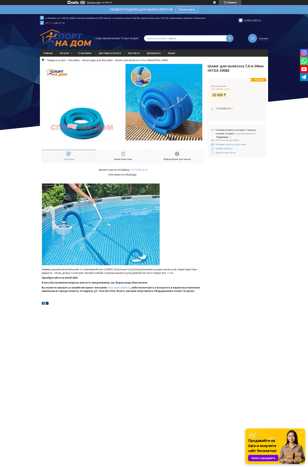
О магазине (84, 53)
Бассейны (74, 60)
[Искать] (229, 38)
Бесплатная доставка (227, 140)
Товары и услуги (56, 60)
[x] (47, 303)
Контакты (134, 53)
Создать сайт (94, 2)
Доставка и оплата (110, 53)
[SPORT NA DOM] (65, 38)
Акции (171, 53)
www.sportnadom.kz (118, 287)
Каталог (64, 53)
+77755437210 (138, 169)
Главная (48, 53)
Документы (154, 53)
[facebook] (43, 303)
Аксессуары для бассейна (97, 60)
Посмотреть (187, 9)
